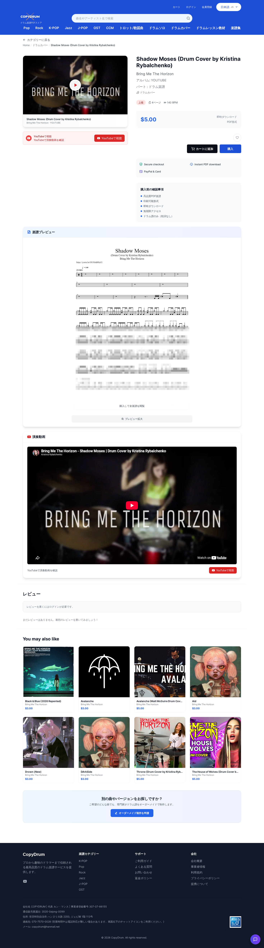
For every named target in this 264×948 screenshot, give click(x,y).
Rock (39, 28)
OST (97, 28)
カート (176, 6)
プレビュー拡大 (134, 418)
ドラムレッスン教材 (210, 28)
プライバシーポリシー (205, 878)
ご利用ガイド (143, 861)
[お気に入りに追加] (237, 138)
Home (26, 45)
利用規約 (196, 872)
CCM (110, 28)
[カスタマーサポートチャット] (255, 939)
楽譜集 (236, 28)
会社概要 (196, 861)
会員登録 (207, 6)
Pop (27, 28)
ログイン (191, 6)
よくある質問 (143, 866)
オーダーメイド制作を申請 (134, 812)
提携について (199, 884)
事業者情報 (198, 866)
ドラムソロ (157, 28)
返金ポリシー (143, 878)
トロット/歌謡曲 (131, 28)
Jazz (68, 28)
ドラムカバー (180, 28)
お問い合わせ (143, 872)
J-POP (83, 28)
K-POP (54, 28)
